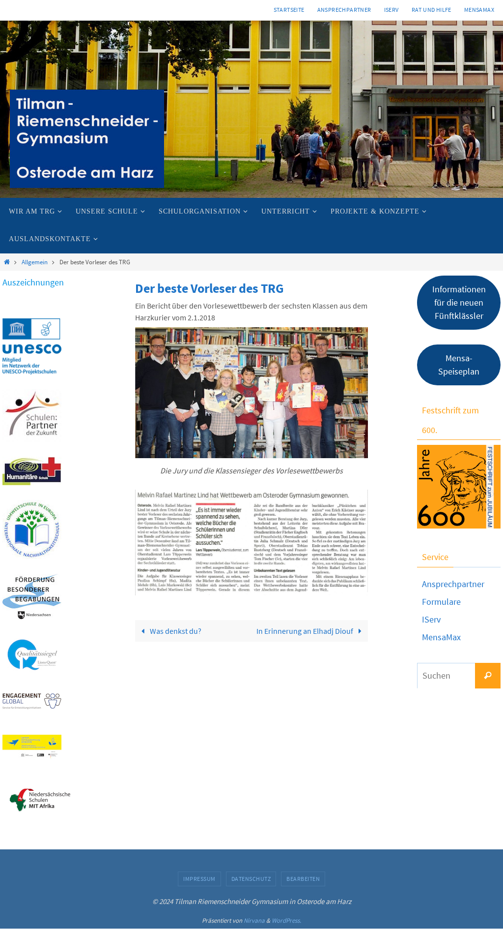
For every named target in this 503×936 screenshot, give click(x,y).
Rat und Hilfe (431, 9)
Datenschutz (251, 878)
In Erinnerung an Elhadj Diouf (305, 631)
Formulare (441, 601)
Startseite (289, 9)
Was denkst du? (174, 631)
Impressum (199, 878)
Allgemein (35, 262)
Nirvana (254, 920)
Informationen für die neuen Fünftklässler (459, 302)
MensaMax (441, 637)
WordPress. (286, 920)
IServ (391, 9)
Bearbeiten (303, 878)
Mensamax (479, 9)
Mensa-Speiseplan (458, 364)
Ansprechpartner (344, 9)
